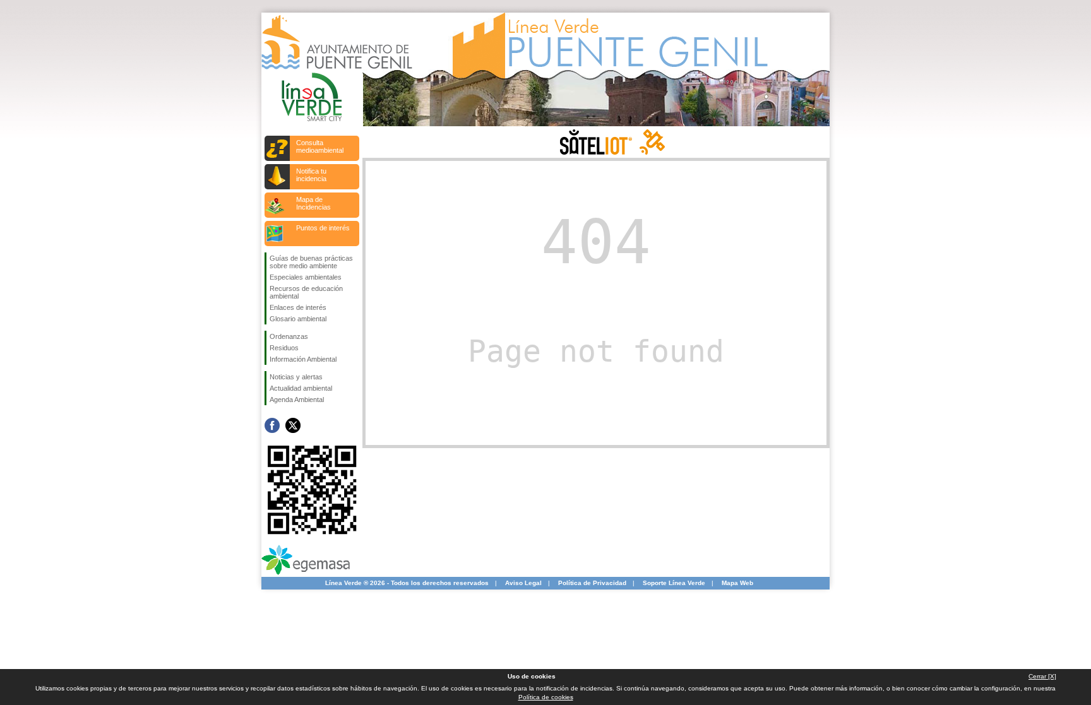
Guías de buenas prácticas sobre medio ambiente (311, 262)
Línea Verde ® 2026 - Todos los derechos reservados (407, 582)
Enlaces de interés (298, 307)
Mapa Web (737, 582)
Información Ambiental (303, 359)
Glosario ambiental (298, 319)
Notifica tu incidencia (311, 174)
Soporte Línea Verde (674, 582)
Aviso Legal (523, 582)
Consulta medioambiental (319, 146)
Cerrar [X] (1042, 676)
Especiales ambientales (306, 277)
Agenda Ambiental (297, 399)
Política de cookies (545, 697)
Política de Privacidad (592, 582)
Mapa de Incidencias (313, 203)
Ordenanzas (289, 336)
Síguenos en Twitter (293, 425)
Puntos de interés (323, 228)
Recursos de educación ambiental (306, 292)
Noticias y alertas (296, 377)
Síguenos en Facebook (272, 425)
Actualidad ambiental (301, 388)
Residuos (284, 348)
